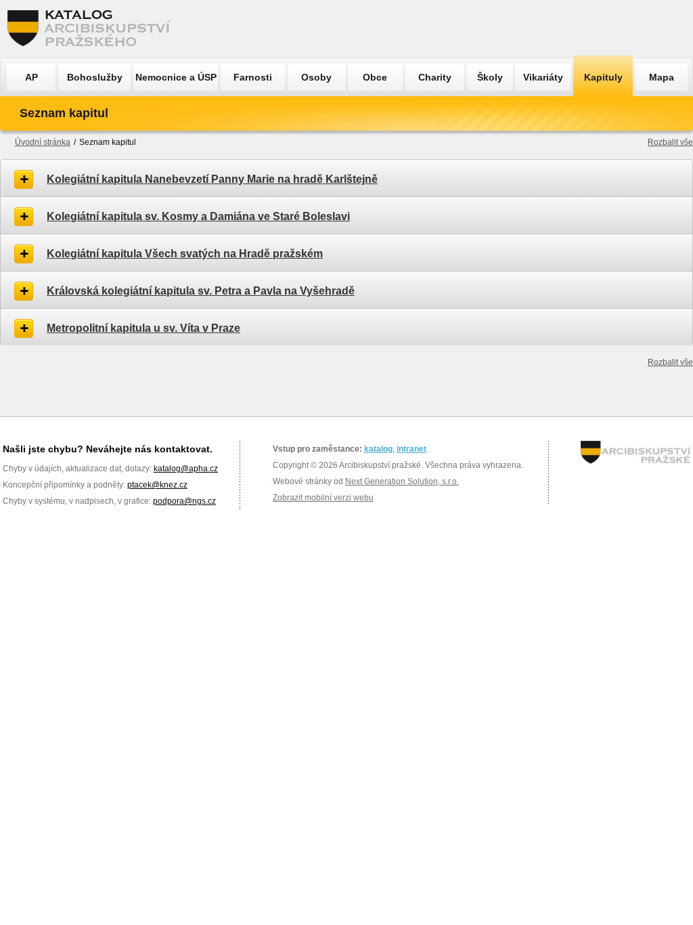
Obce (375, 77)
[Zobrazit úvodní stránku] (92, 28)
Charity (434, 77)
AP (31, 77)
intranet (411, 449)
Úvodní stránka (42, 142)
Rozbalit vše (670, 142)
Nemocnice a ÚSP (176, 77)
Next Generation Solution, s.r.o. (402, 481)
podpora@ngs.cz (184, 501)
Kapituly (603, 77)
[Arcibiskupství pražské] (635, 452)
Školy (490, 77)
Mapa (661, 77)
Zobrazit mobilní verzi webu (323, 497)
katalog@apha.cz (186, 468)
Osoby (316, 77)
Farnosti (252, 77)
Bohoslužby (94, 77)
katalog (378, 449)
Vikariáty (543, 77)
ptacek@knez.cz (157, 485)
